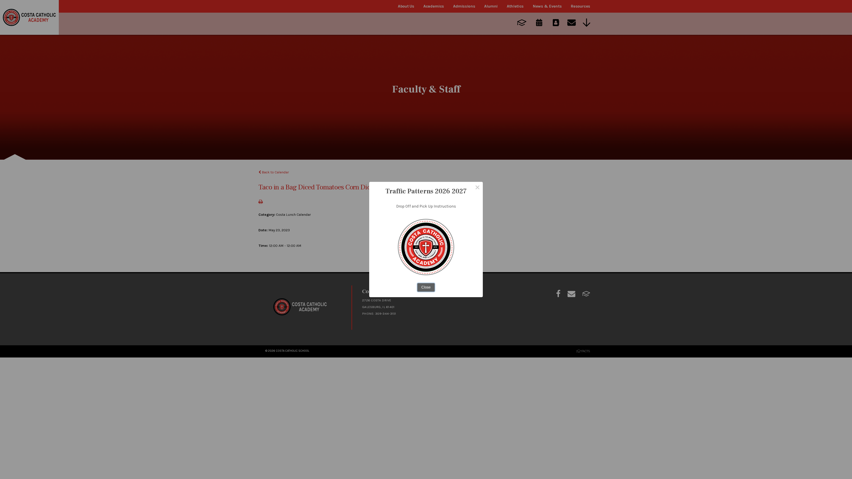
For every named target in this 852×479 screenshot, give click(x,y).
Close (426, 287)
